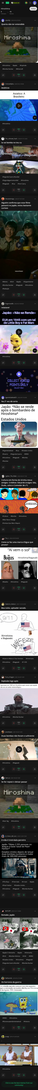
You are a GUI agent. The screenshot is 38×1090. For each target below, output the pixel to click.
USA (25, 956)
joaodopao (8, 732)
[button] (30, 3)
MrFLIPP (8, 911)
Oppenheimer (28, 282)
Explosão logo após (9, 681)
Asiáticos (5, 88)
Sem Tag (6, 821)
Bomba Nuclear (8, 69)
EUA (12, 282)
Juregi (7, 1036)
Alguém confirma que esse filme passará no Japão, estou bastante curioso (16, 205)
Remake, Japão (8, 915)
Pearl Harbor (7, 885)
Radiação (6, 289)
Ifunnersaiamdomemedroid (12, 1021)
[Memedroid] (7, 3)
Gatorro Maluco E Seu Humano (13, 658)
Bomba (25, 457)
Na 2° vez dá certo (9, 401)
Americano (30, 658)
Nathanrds (8, 978)
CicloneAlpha (9, 84)
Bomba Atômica (15, 956)
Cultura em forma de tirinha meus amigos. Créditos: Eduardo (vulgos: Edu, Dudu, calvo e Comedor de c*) (19, 483)
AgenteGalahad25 (11, 397)
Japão (15, 65)
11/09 (25, 662)
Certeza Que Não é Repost (11, 523)
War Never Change (9, 520)
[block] (35, 20)
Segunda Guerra (16, 454)
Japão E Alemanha (9, 953)
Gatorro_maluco (10, 604)
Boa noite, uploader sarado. (13, 608)
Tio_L (7, 538)
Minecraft (20, 69)
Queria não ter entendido (12, 24)
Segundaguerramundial (10, 180)
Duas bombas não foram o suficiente (17, 736)
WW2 (27, 454)
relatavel (5, 307)
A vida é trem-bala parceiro (13, 840)
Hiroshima (6, 65)
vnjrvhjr (7, 20)
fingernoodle (9, 304)
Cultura (5, 516)
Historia (27, 1021)
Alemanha (29, 953)
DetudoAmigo (9, 199)
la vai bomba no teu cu (11, 142)
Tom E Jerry (22, 184)
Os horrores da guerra (11, 982)
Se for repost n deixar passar (14, 782)
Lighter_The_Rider (11, 476)
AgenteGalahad (8, 451)
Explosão (23, 65)
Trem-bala (16, 882)
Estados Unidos (27, 451)
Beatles (5, 582)
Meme (5, 282)
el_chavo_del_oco (10, 836)
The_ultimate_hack (11, 139)
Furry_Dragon (9, 677)
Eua (14, 184)
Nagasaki (6, 184)
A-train (25, 882)
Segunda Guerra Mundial (11, 177)
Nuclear (5, 461)
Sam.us (7, 778)
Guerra (5, 454)
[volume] (35, 117)
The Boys (6, 882)
